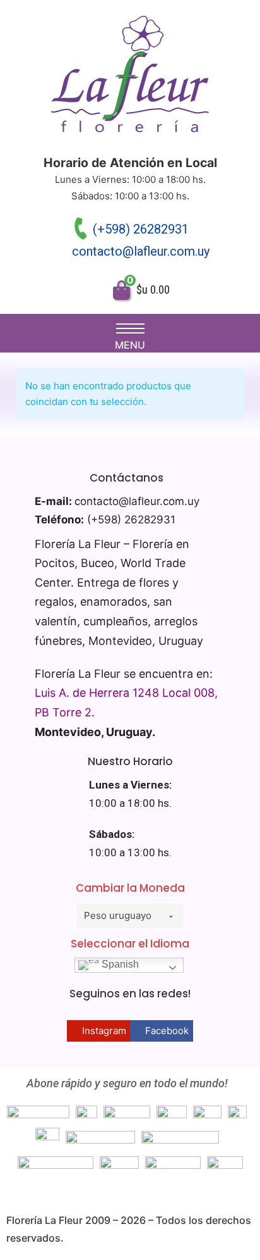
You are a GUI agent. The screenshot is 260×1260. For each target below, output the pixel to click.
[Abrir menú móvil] (130, 328)
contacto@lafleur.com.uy (141, 251)
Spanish (119, 964)
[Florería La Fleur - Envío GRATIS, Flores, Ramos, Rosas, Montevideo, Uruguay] (130, 77)
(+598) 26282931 (141, 229)
